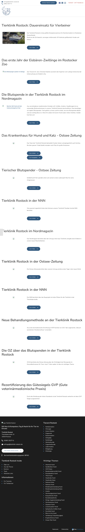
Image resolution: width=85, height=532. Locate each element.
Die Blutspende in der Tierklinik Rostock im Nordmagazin (33, 96)
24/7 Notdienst (78, 3)
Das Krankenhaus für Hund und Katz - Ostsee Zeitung (42, 135)
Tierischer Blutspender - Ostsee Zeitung (31, 170)
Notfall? (70, 3)
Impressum (55, 529)
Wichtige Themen (50, 461)
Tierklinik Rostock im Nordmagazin (27, 231)
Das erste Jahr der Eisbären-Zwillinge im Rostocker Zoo (39, 62)
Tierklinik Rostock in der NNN (23, 200)
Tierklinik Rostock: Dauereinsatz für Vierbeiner (36, 25)
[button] (82, 11)
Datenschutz (65, 529)
